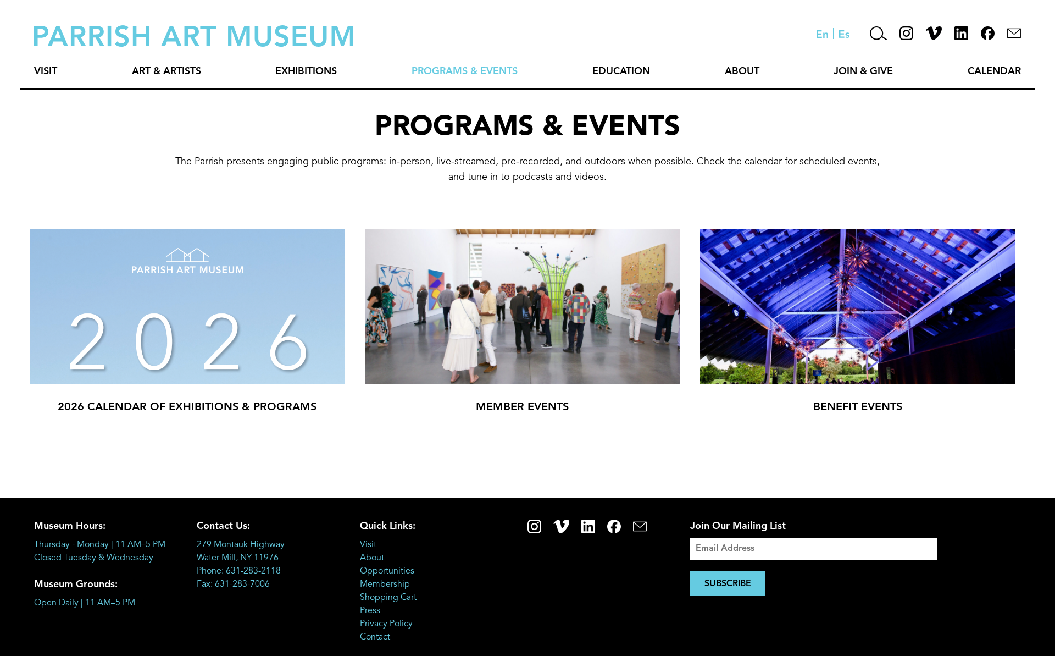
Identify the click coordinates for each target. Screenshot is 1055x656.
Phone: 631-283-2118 (239, 571)
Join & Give (863, 71)
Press (370, 611)
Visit (45, 71)
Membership (385, 584)
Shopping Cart (388, 597)
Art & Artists (166, 71)
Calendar (994, 71)
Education (621, 71)
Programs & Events (465, 71)
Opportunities (387, 571)
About (742, 71)
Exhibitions (306, 71)
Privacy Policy (386, 624)
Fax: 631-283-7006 (233, 584)
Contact (375, 637)
